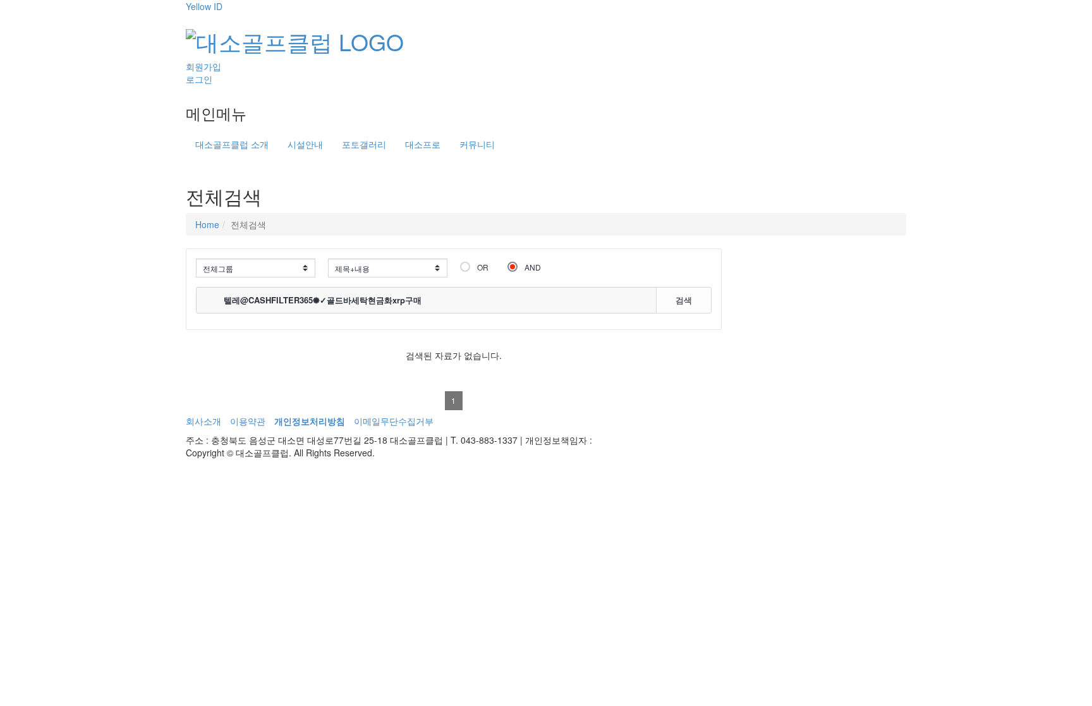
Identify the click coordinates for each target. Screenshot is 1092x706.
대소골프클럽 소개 (232, 144)
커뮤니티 (477, 144)
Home (207, 224)
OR (482, 267)
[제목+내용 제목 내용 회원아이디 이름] (387, 268)
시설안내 (305, 144)
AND (533, 267)
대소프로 (422, 144)
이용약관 (247, 421)
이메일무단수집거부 (394, 421)
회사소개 (203, 421)
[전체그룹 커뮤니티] (255, 268)
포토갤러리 (364, 144)
